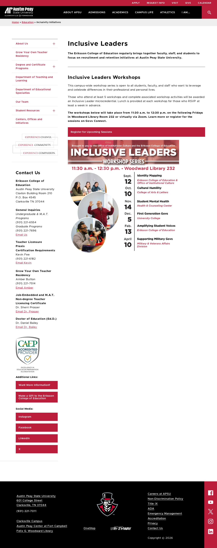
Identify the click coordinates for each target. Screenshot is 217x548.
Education (28, 22)
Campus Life (144, 12)
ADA (151, 508)
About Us (22, 43)
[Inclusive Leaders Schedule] (136, 196)
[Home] (19, 12)
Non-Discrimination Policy (165, 498)
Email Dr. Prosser (27, 311)
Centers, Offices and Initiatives (29, 121)
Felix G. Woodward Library (35, 531)
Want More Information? (34, 385)
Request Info (156, 3)
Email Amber (24, 287)
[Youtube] (210, 502)
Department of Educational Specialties (34, 91)
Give (188, 3)
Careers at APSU (159, 493)
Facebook (25, 427)
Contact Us (155, 528)
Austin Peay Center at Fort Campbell (42, 526)
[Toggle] (54, 43)
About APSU (72, 12)
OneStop (89, 528)
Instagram (25, 417)
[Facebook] (210, 492)
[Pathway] (121, 528)
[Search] (209, 12)
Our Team (22, 102)
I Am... (186, 12)
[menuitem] (71, 12)
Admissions (96, 12)
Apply (136, 3)
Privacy (153, 523)
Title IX (153, 503)
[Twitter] (210, 511)
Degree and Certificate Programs (31, 66)
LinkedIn (24, 438)
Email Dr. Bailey (26, 327)
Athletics (167, 12)
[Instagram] (210, 521)
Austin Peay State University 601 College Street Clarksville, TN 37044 (36, 500)
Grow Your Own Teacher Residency (32, 54)
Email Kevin (24, 262)
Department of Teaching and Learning (35, 79)
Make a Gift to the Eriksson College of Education (37, 397)
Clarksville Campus (29, 521)
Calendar (204, 3)
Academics (120, 12)
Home (15, 22)
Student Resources (28, 110)
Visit (175, 3)
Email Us (21, 234)
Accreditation (157, 518)
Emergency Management (165, 513)
